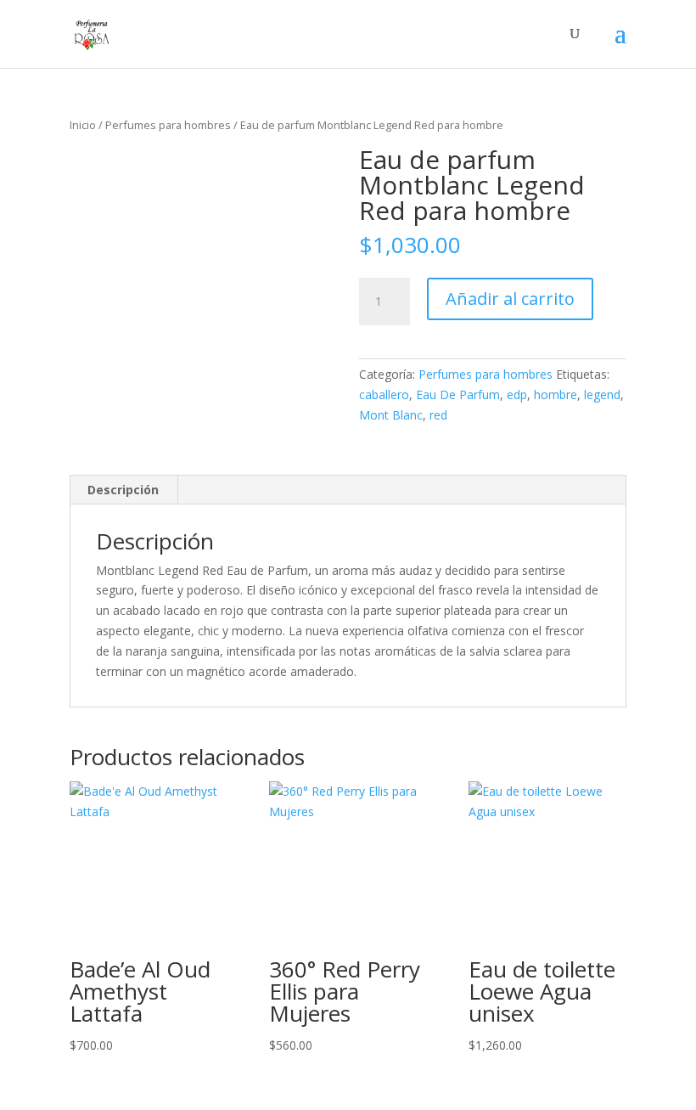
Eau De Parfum (458, 394)
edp (517, 394)
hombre (555, 394)
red (438, 415)
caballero (384, 394)
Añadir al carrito (510, 298)
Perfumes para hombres (168, 124)
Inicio (83, 124)
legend (602, 394)
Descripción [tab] (123, 490)
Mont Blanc (391, 415)
